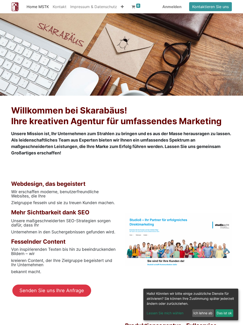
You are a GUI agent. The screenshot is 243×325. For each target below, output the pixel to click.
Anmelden (172, 6)
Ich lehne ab (202, 313)
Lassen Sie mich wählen (165, 313)
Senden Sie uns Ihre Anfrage (51, 290)
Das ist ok (224, 313)
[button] (122, 6)
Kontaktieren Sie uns (210, 6)
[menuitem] (38, 6)
